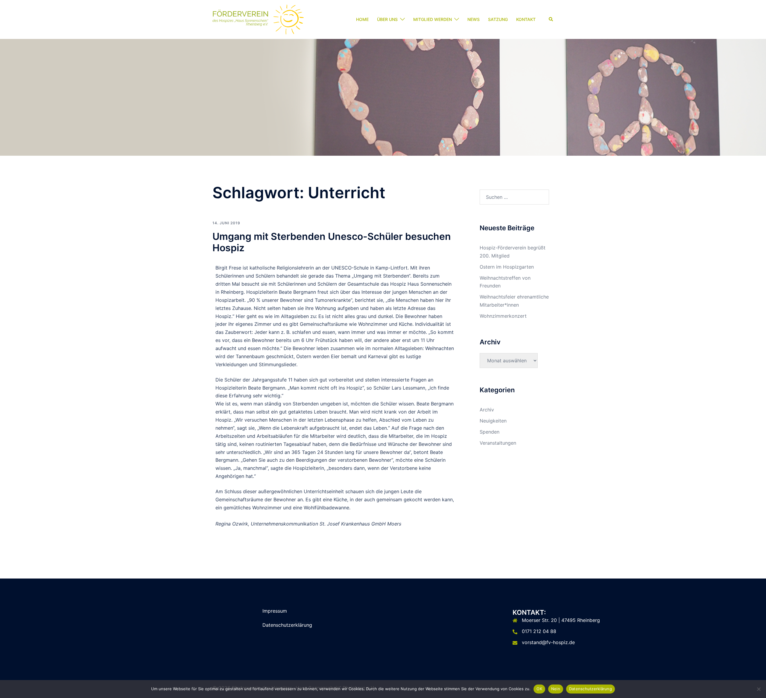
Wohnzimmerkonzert (503, 316)
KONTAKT (526, 19)
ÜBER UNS (387, 19)
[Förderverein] (258, 19)
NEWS (473, 19)
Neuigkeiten (493, 421)
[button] (551, 19)
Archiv (487, 410)
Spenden (489, 432)
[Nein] (759, 689)
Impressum (274, 611)
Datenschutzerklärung (287, 625)
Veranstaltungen (498, 443)
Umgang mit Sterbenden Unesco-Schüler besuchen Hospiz (331, 242)
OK (539, 688)
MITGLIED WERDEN (432, 19)
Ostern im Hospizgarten (507, 267)
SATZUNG (498, 19)
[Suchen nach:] (514, 197)
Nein (555, 688)
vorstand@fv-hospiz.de (548, 642)
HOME (362, 19)
